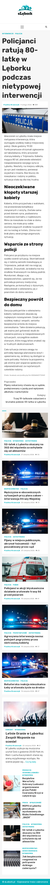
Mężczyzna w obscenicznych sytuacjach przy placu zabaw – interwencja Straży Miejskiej (25, 473)
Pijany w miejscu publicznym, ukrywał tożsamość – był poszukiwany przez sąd (25, 521)
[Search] (46, 27)
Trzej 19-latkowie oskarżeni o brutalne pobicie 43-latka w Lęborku (26, 398)
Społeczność (35, 802)
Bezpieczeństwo (11, 489)
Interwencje (8, 33)
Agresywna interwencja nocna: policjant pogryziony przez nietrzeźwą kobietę (25, 617)
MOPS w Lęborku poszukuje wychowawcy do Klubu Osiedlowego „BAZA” (11, 810)
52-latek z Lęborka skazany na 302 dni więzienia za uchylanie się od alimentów (25, 425)
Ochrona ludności (30, 772)
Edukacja (27, 770)
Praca (25, 802)
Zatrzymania (31, 441)
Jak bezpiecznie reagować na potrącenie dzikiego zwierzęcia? (11, 859)
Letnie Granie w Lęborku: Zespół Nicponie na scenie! (25, 714)
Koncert (9, 730)
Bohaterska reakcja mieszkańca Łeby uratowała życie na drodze (25, 665)
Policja (18, 33)
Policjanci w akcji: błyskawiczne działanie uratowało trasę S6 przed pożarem (25, 569)
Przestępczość (20, 633)
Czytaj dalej (30, 762)
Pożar (15, 585)
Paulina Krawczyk (11, 105)
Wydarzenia (18, 441)
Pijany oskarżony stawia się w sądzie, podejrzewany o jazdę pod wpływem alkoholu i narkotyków (24, 387)
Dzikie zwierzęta (30, 851)
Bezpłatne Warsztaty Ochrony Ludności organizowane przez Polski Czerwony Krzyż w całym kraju (11, 783)
